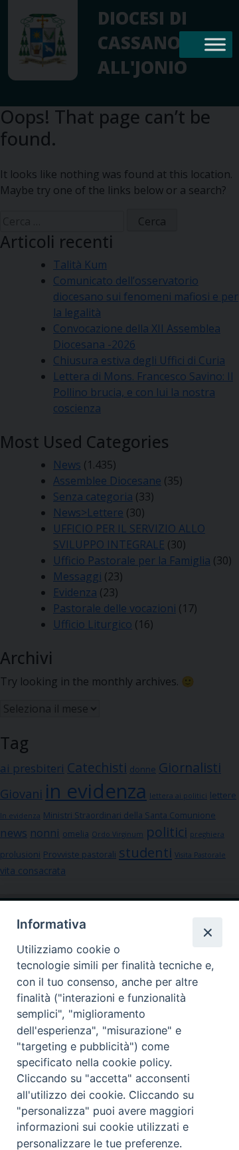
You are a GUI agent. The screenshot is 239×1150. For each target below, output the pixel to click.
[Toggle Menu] (215, 44)
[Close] (207, 932)
